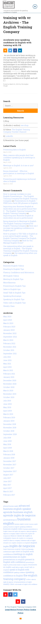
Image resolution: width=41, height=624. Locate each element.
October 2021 (8, 350)
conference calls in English (28, 540)
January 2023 (9, 330)
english (34, 542)
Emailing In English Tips (13, 269)
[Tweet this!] (10, 50)
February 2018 (9, 454)
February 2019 (9, 417)
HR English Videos (11, 276)
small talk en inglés (18, 567)
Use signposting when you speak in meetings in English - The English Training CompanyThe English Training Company (20, 249)
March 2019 (8, 414)
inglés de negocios (22, 546)
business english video (13, 529)
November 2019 (9, 394)
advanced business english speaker (17, 507)
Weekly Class (9, 306)
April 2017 (7, 488)
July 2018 (7, 437)
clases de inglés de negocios (17, 531)
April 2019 (7, 411)
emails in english (23, 543)
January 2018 (8, 458)
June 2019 (7, 404)
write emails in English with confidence (26, 584)
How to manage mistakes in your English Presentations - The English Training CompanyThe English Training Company (20, 197)
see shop (25, 125)
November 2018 (9, 427)
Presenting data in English (14, 149)
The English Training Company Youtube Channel (16, 130)
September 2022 (10, 337)
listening (24, 549)
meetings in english (23, 554)
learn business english (12, 549)
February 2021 (9, 374)
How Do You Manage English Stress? (18, 241)
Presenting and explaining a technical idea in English (19, 180)
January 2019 (8, 421)
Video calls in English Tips (14, 303)
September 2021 (10, 353)
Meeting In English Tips (13, 279)
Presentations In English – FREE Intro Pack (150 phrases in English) (20, 202)
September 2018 (10, 434)
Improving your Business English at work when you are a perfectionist (18, 216)
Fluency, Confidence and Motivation (18, 272)
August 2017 (8, 474)
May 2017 (7, 485)
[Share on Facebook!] (15, 50)
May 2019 (7, 407)
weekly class (8, 584)
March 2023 (8, 323)
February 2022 (9, 343)
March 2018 (8, 451)
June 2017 (7, 481)
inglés (6, 546)
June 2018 (7, 441)
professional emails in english (18, 565)
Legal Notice (10, 609)
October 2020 (8, 387)
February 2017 (9, 495)
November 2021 (9, 347)
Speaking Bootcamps (12, 296)
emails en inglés (9, 543)
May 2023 (7, 316)
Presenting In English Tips (14, 286)
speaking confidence (19, 572)
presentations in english (14, 559)
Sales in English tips (11, 289)
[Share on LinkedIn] (20, 50)
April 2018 (7, 448)
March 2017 (8, 491)
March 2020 (8, 390)
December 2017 (9, 461)
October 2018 (8, 431)
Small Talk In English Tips (14, 292)
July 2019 (7, 400)
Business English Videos (13, 266)
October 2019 (8, 397)
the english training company (20, 577)
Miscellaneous (9, 282)
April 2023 (7, 320)
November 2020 (9, 384)
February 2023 (9, 326)
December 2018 (9, 424)
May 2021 (7, 363)
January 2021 (8, 377)
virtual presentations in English (23, 582)
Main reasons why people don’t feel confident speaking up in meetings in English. (19, 157)
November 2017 (9, 464)
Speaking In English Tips (13, 299)
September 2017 (10, 471)
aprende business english (18, 512)
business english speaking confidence (20, 527)
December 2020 (9, 380)
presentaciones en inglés (14, 557)
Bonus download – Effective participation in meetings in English (18, 172)
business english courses (21, 524)
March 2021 (8, 370)
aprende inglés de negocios (19, 515)
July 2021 (7, 357)
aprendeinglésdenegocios (10, 520)
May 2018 (7, 444)
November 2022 (9, 333)
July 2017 (7, 478)
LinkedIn (9, 136)
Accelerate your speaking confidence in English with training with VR (17, 42)
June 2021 (7, 360)
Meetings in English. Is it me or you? (18, 165)
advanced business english (10, 506)
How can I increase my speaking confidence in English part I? (20, 228)
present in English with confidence (18, 560)
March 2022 (8, 340)
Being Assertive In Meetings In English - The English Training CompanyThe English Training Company (20, 223)
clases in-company (14, 540)
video (28, 579)
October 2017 (8, 468)
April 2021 (7, 367)
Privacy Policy (23, 609)
